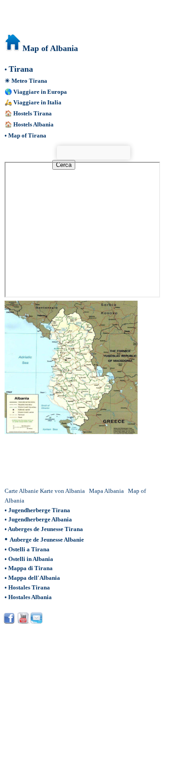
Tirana (21, 69)
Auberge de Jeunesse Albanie (47, 539)
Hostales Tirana (29, 587)
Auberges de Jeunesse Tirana (45, 529)
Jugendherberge (29, 519)
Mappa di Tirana (30, 568)
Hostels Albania (33, 124)
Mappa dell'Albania (34, 577)
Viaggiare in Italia (37, 102)
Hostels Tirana (32, 113)
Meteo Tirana (29, 80)
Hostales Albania (30, 597)
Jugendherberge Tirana (39, 510)
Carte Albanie (22, 490)
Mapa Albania (106, 490)
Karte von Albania (62, 490)
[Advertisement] (77, 460)
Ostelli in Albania (30, 558)
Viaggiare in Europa (40, 91)
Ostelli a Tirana (29, 549)
